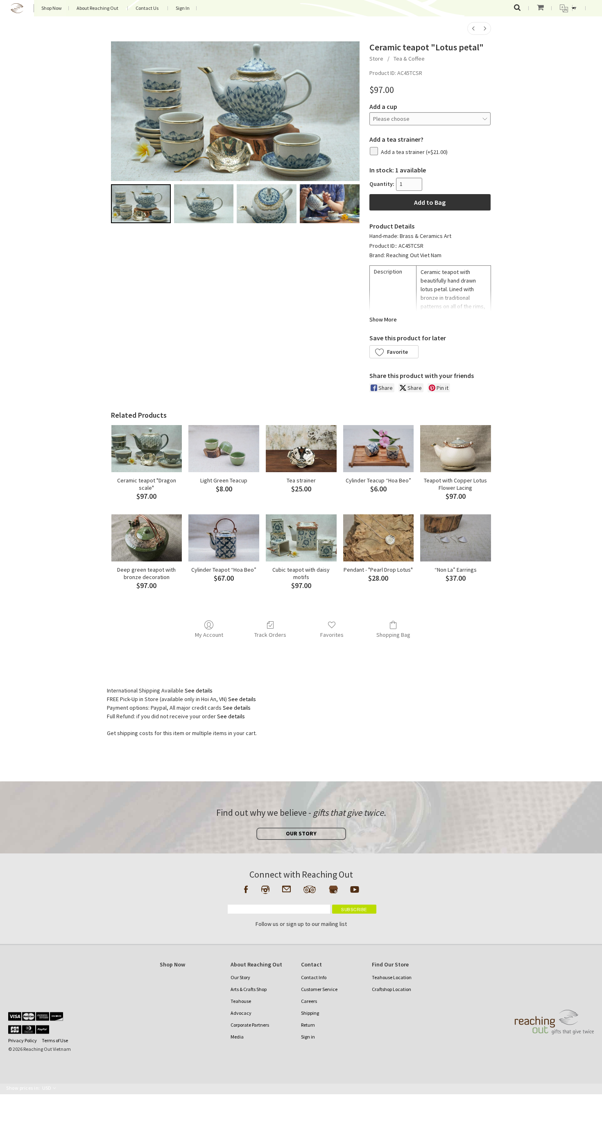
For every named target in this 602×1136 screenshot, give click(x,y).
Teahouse (241, 1001)
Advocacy (241, 1013)
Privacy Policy (22, 1040)
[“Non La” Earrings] (455, 537)
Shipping (310, 1013)
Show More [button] (383, 319)
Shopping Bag (393, 634)
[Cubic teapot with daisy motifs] (301, 537)
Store (376, 58)
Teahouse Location (392, 977)
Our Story (240, 977)
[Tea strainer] (301, 448)
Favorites (332, 634)
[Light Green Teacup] (223, 448)
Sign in (308, 1037)
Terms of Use (55, 1040)
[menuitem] (473, 28)
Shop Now (51, 8)
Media (237, 1037)
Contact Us (147, 8)
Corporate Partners (250, 1025)
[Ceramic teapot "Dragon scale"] (146, 448)
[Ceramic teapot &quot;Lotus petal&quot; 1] (204, 203)
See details (199, 690)
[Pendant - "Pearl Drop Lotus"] (378, 537)
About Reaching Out (97, 8)
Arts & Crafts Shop (249, 989)
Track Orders (270, 634)
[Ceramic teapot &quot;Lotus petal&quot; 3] (330, 203)
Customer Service (319, 989)
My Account (209, 634)
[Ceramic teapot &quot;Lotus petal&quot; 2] (266, 203)
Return (308, 1025)
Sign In (183, 8)
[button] (394, 351)
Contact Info (313, 977)
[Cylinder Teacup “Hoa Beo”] (378, 448)
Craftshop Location (391, 989)
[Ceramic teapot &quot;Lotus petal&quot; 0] (141, 203)
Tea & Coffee (409, 58)
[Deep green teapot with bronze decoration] (146, 537)
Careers (309, 1001)
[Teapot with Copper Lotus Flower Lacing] (455, 448)
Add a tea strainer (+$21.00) (414, 152)
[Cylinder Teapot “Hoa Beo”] (223, 537)
